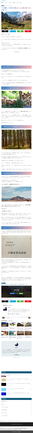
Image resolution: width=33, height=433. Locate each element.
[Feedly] (21, 293)
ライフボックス (15, 424)
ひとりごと (4, 415)
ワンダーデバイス (8, 284)
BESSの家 (13, 284)
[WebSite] (14, 354)
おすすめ (3, 284)
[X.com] (17, 293)
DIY (3, 404)
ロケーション (25, 284)
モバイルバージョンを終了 (16, 431)
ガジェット (4, 412)
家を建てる (3, 5)
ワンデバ (17, 284)
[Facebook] (12, 293)
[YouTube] (18, 354)
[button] (21, 3)
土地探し (21, 284)
